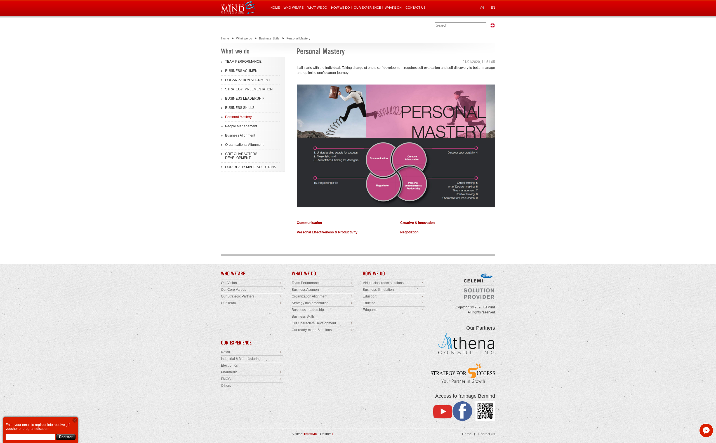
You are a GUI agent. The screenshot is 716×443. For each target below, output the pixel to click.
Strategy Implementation (310, 303)
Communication (309, 223)
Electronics (229, 365)
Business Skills (269, 38)
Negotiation (409, 232)
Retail (225, 352)
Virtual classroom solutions (383, 283)
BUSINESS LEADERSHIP (245, 98)
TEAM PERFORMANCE (243, 62)
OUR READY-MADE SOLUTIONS (250, 167)
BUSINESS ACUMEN (241, 71)
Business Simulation (378, 290)
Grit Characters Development (314, 323)
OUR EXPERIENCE (367, 7)
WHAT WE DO (317, 7)
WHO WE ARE (293, 7)
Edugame (370, 310)
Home (225, 38)
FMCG (226, 379)
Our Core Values (233, 290)
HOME (275, 7)
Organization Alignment (309, 296)
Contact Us (486, 434)
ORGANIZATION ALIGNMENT (247, 80)
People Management (241, 126)
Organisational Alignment (244, 145)
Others (226, 386)
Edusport (369, 296)
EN (493, 7)
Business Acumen (305, 290)
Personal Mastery (298, 38)
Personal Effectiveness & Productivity (327, 232)
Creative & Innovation (417, 223)
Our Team (228, 303)
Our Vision (229, 283)
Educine (369, 303)
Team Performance (306, 283)
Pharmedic (229, 372)
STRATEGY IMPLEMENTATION (249, 89)
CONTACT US (415, 7)
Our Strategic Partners (238, 296)
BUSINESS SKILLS (240, 108)
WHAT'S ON (393, 7)
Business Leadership (308, 310)
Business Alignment (240, 135)
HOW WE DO (340, 7)
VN (482, 7)
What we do (244, 38)
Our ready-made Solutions (312, 330)
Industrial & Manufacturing (241, 359)
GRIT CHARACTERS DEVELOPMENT (241, 156)
